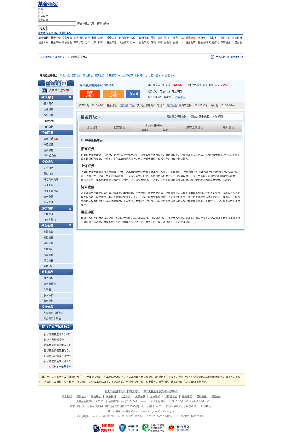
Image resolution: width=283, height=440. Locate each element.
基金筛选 (112, 42)
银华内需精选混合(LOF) (57, 334)
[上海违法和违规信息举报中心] (153, 428)
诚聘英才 (216, 396)
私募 (100, 42)
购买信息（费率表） (55, 313)
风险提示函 (171, 396)
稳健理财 (226, 37)
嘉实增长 (76, 75)
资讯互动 (144, 37)
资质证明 (81, 396)
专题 (175, 37)
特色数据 (48, 126)
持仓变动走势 (51, 179)
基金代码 (43, 33)
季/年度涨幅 (50, 155)
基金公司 (53, 33)
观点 (160, 37)
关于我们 (67, 396)
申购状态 (78, 42)
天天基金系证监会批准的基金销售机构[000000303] (110, 406)
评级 (100, 37)
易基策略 (111, 75)
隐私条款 (155, 396)
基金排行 (78, 37)
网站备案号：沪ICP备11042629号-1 (185, 416)
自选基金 (124, 37)
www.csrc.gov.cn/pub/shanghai (157, 411)
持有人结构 (50, 219)
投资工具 (112, 37)
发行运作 (48, 237)
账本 (132, 42)
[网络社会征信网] (128, 428)
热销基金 (226, 42)
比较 (132, 37)
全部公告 (48, 231)
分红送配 (48, 144)
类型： (142, 105)
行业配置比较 (51, 191)
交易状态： (165, 91)
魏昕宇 (124, 105)
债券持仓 (48, 173)
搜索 (42, 28)
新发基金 (67, 42)
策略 (153, 42)
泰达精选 (88, 75)
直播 (175, 42)
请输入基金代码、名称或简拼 (93, 23)
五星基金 (237, 42)
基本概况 (48, 103)
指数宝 (213, 37)
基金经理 (48, 109)
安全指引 (126, 396)
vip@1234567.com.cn (133, 401)
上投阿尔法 (140, 75)
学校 (166, 37)
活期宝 (201, 37)
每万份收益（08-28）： (165, 85)
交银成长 (170, 75)
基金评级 (49, 121)
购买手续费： (167, 97)
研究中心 (96, 396)
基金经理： (117, 105)
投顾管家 (67, 37)
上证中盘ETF (156, 75)
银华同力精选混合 (54, 339)
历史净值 (48, 138)
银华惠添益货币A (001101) (97, 85)
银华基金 (172, 105)
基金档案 (48, 4)
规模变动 (48, 214)
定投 (87, 37)
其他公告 (48, 266)
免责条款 (140, 396)
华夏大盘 (65, 75)
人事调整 (48, 254)
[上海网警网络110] (103, 428)
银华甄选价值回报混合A (57, 345)
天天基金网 (46, 57)
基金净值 (56, 37)
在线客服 (202, 396)
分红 (87, 42)
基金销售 (48, 260)
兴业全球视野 (125, 75)
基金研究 (144, 42)
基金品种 (56, 42)
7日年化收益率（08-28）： (206, 85)
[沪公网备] (179, 428)
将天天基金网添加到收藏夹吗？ (160, 391)
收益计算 (124, 42)
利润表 (47, 289)
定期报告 (48, 249)
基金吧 (168, 42)
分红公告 (48, 243)
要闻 (153, 37)
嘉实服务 (100, 75)
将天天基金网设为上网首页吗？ (122, 391)
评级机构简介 (94, 140)
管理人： (167, 105)
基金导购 (203, 42)
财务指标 (48, 278)
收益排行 (214, 42)
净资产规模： (207, 105)
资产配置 (48, 196)
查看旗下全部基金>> (60, 366)
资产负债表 (50, 283)
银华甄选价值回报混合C (57, 350)
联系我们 (111, 396)
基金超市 (191, 42)
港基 (93, 37)
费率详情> (180, 97)
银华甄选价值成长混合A (57, 356)
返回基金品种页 (59, 90)
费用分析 (48, 300)
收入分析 (48, 295)
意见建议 (187, 396)
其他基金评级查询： (178, 116)
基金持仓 (48, 167)
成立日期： (92, 105)
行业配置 (48, 185)
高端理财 (237, 37)
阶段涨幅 (48, 150)
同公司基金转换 (52, 318)
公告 (93, 42)
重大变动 (48, 202)
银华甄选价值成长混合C (57, 361)
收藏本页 (65, 33)
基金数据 (43, 37)
